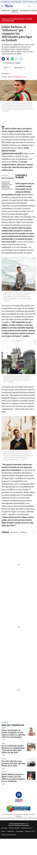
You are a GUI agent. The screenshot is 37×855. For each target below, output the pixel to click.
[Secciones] (2, 6)
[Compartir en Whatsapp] (12, 59)
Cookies (3, 831)
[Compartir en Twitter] (8, 59)
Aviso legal (4, 828)
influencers (14, 532)
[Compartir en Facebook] (3, 59)
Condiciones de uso (26, 828)
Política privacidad (14, 828)
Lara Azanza (5, 73)
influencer (23, 532)
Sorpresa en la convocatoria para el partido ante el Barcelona (17, 20)
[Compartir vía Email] (21, 59)
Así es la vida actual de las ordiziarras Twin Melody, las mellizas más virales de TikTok (7, 185)
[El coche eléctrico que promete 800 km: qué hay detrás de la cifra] (31, 762)
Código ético (10, 831)
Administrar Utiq (29, 831)
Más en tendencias (13, 725)
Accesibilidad (19, 831)
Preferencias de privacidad (8, 834)
